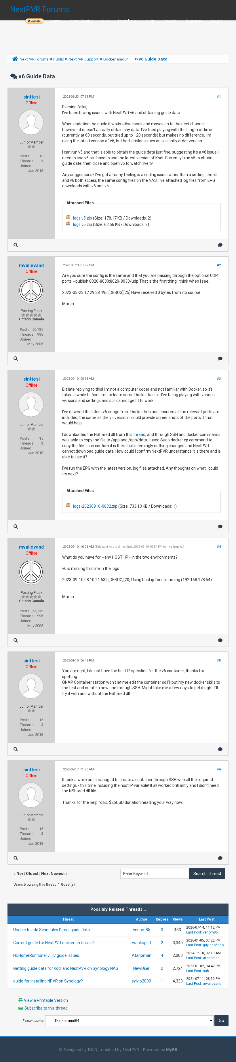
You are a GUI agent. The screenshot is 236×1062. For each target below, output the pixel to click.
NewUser (141, 968)
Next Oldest (27, 873)
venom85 (141, 929)
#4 (219, 547)
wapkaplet (141, 942)
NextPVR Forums (39, 9)
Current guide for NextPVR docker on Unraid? (54, 942)
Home (55, 21)
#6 (219, 769)
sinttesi (31, 97)
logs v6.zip (82, 224)
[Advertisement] (118, 36)
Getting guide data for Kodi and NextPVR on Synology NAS (65, 968)
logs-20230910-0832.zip (95, 506)
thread (139, 434)
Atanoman (141, 955)
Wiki (105, 21)
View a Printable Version (46, 1000)
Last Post (193, 932)
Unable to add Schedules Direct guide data (51, 929)
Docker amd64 (115, 59)
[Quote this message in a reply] (220, 245)
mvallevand (31, 265)
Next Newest (53, 873)
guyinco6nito (213, 945)
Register (194, 21)
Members (127, 21)
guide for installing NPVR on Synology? (48, 981)
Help (150, 21)
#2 (219, 265)
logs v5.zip (82, 218)
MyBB (171, 1049)
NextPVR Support (83, 59)
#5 (219, 660)
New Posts (81, 21)
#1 (219, 97)
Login (216, 21)
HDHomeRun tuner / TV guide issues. (46, 955)
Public (58, 59)
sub (206, 971)
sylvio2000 (141, 981)
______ (34, 21)
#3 (219, 379)
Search (170, 21)
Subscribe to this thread (46, 1008)
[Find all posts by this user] (16, 245)
